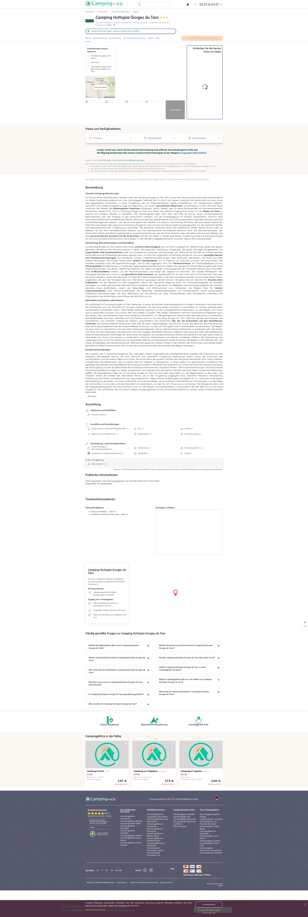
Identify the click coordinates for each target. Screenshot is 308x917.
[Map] (154, 593)
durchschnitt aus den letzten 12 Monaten (100, 816)
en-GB (118, 870)
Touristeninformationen (134, 38)
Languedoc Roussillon (193, 152)
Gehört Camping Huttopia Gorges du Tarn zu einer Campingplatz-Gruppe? (182, 668)
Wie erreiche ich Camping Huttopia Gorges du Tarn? (113, 704)
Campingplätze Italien (130, 823)
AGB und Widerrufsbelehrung (100, 882)
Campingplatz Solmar (210, 841)
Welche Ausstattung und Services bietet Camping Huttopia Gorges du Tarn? (185, 646)
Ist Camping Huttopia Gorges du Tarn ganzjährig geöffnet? (116, 694)
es (97, 870)
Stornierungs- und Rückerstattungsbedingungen (121, 160)
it (102, 870)
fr (111, 870)
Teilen (109, 25)
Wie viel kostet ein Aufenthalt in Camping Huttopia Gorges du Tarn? (117, 671)
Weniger (92, 396)
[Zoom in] (305, 622)
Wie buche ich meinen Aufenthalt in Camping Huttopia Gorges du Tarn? (184, 693)
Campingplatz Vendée (183, 814)
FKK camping (179, 826)
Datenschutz (166, 882)
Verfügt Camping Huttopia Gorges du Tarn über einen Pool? (187, 658)
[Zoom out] (305, 626)
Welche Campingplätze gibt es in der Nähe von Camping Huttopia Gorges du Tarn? (185, 680)
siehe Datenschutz (95, 909)
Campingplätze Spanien (131, 821)
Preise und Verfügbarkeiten (202, 38)
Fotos (88, 38)
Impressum (121, 882)
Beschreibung (99, 38)
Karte (150, 38)
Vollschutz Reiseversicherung (144, 882)
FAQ (157, 38)
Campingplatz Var (181, 817)
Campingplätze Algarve (131, 835)
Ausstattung (115, 38)
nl (106, 870)
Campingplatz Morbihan (184, 819)
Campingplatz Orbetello (211, 853)
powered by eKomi (103, 833)
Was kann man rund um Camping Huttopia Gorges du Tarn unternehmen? (116, 683)
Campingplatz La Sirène (211, 819)
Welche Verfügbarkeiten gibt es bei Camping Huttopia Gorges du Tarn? (114, 646)
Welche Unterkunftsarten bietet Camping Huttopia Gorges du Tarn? (117, 659)
